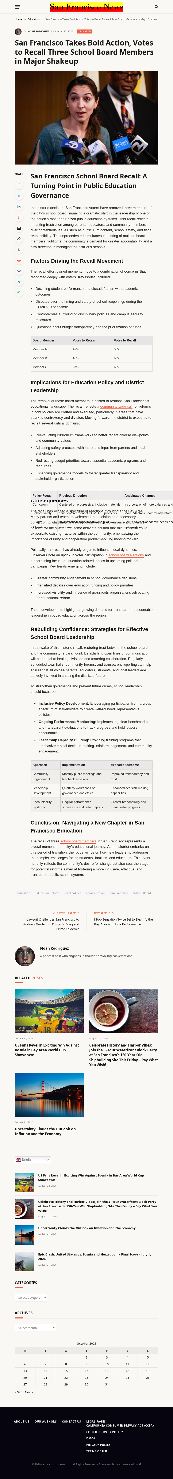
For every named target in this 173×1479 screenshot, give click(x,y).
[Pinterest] (19, 217)
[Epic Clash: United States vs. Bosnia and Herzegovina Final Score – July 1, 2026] (24, 1261)
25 (127, 1378)
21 (45, 1378)
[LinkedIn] (19, 206)
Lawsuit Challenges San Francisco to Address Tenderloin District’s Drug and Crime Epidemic (51, 924)
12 (148, 1364)
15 (66, 1371)
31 (107, 1384)
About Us (21, 1421)
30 (86, 1384)
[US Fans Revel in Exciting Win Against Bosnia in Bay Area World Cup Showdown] (49, 1011)
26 (148, 1378)
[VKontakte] (19, 271)
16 (86, 1371)
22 (66, 1378)
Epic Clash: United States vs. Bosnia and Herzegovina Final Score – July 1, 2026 (94, 1256)
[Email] (19, 228)
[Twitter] (19, 196)
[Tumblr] (19, 249)
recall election (95, 893)
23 (86, 1378)
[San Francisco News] (86, 7)
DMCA (90, 1438)
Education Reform (47, 893)
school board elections (126, 555)
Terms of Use (97, 1451)
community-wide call (116, 406)
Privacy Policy (98, 1445)
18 (127, 1371)
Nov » (29, 1392)
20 (25, 1378)
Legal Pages (95, 1421)
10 (107, 1364)
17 (107, 1371)
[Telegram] (19, 282)
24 (107, 1378)
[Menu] (17, 7)
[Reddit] (19, 260)
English (27, 1159)
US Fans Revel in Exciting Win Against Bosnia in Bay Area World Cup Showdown (47, 1050)
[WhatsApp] (19, 292)
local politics (73, 893)
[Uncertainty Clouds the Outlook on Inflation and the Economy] (49, 1095)
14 (45, 1371)
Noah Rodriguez (38, 31)
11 (127, 1364)
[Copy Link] (19, 239)
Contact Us (71, 1421)
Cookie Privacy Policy (104, 1432)
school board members (78, 841)
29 (66, 1384)
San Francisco (119, 893)
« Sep (18, 1392)
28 (45, 1384)
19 (148, 1371)
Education (85, 31)
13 (25, 1371)
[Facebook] (19, 185)
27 (25, 1384)
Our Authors (46, 1421)
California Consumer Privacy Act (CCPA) (120, 1425)
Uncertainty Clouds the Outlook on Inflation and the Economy (45, 1131)
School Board (142, 893)
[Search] (156, 7)
